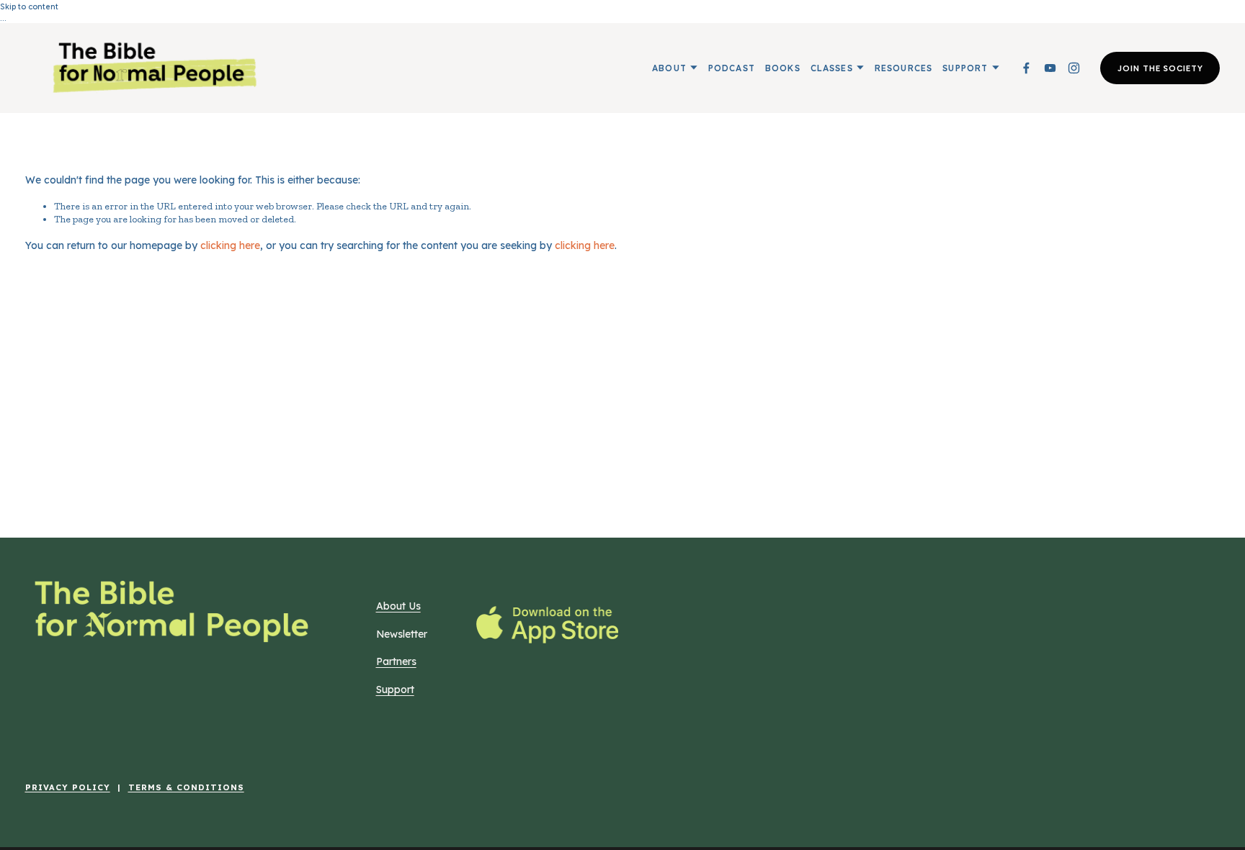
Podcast (731, 68)
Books (782, 68)
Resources (904, 68)
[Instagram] (1074, 68)
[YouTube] (1050, 68)
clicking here (230, 245)
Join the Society (1159, 67)
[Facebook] (1026, 68)
